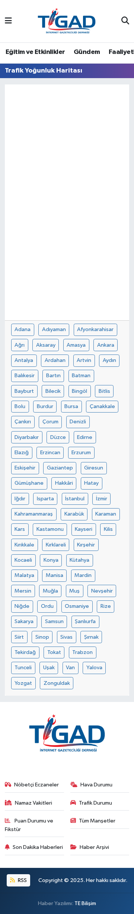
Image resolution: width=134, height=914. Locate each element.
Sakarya (24, 621)
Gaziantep (60, 468)
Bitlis (104, 391)
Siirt (19, 637)
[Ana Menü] (8, 21)
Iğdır (20, 498)
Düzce (58, 437)
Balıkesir (25, 375)
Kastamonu (50, 529)
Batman (81, 375)
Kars (20, 529)
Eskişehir (25, 468)
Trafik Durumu (95, 803)
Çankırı (23, 421)
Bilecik (53, 391)
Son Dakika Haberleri (38, 847)
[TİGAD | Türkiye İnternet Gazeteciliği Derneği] (66, 21)
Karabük (74, 514)
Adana (23, 329)
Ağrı (20, 345)
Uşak (49, 667)
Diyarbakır (27, 437)
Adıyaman (54, 329)
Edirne (84, 437)
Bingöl (79, 391)
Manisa (54, 575)
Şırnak (91, 637)
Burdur (45, 406)
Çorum (50, 421)
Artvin (84, 360)
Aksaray (45, 345)
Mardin (83, 575)
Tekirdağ (25, 652)
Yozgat (23, 683)
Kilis (108, 529)
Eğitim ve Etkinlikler (35, 52)
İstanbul (74, 498)
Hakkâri (64, 483)
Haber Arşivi (94, 847)
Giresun (93, 468)
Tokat (54, 652)
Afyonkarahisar (95, 329)
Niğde (22, 606)
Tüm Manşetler (97, 821)
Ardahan (55, 360)
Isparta (45, 498)
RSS (22, 880)
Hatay (91, 483)
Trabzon (82, 652)
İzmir (101, 498)
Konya (51, 560)
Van (70, 667)
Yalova (94, 667)
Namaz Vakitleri (33, 803)
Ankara (105, 345)
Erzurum (81, 452)
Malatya (24, 575)
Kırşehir (86, 545)
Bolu (20, 406)
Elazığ (22, 452)
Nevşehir (102, 591)
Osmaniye (77, 606)
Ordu (47, 606)
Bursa (71, 406)
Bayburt (24, 391)
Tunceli (23, 667)
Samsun (54, 621)
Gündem (87, 52)
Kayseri (83, 529)
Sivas (66, 637)
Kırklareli (56, 545)
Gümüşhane (29, 483)
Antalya (24, 360)
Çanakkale (102, 406)
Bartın (53, 375)
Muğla (50, 591)
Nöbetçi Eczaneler (36, 785)
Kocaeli (23, 560)
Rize (105, 606)
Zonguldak (57, 683)
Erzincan (50, 452)
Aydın (109, 360)
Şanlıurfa (85, 621)
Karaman (105, 514)
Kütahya (79, 560)
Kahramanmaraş (34, 514)
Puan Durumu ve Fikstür (29, 825)
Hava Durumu (96, 785)
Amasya (76, 345)
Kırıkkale (24, 545)
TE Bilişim (85, 903)
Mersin (23, 591)
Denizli (78, 421)
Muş (74, 591)
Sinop (42, 637)
